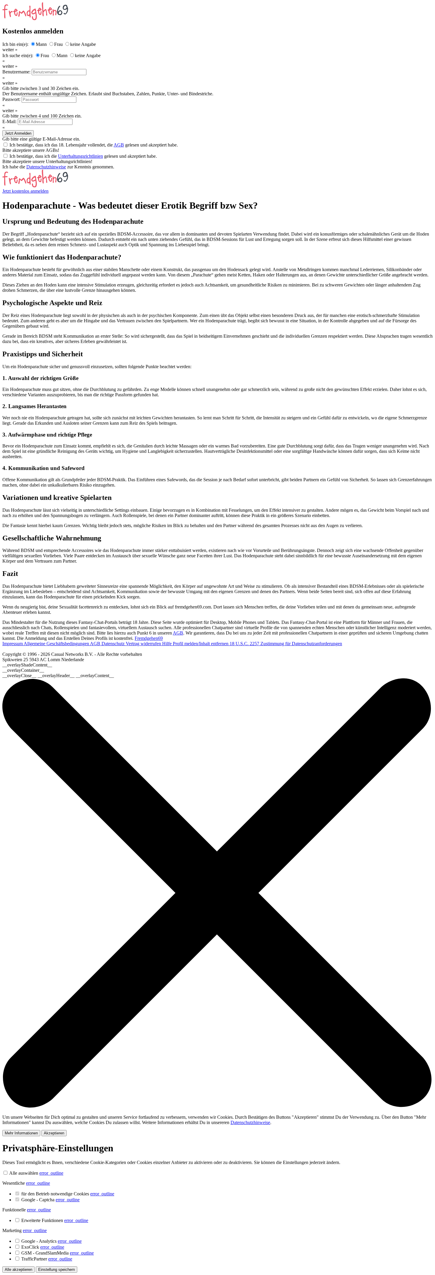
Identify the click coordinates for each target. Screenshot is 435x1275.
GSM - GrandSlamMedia (57, 1252)
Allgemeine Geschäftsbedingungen (57, 643)
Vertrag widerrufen (144, 643)
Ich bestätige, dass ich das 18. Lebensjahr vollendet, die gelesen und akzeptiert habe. (93, 144)
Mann (41, 44)
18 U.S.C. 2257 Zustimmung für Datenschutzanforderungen (286, 643)
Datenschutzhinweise (46, 166)
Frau (58, 44)
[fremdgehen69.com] (35, 185)
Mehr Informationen (21, 1133)
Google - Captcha (50, 1199)
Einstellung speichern (56, 1269)
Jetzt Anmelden (18, 133)
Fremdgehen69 (149, 638)
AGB (119, 144)
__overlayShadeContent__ (27, 664)
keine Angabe (83, 44)
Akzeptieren (54, 1133)
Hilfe (167, 643)
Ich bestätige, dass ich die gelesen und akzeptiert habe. (83, 156)
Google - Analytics (51, 1241)
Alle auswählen (23, 1173)
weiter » (9, 49)
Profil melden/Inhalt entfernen (201, 643)
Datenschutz (114, 643)
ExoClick (42, 1247)
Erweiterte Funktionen (54, 1220)
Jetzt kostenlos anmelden (25, 191)
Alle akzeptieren (18, 1269)
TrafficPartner (46, 1258)
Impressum (13, 643)
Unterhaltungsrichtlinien (80, 156)
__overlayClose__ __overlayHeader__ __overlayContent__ (58, 675)
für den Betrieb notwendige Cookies (67, 1193)
